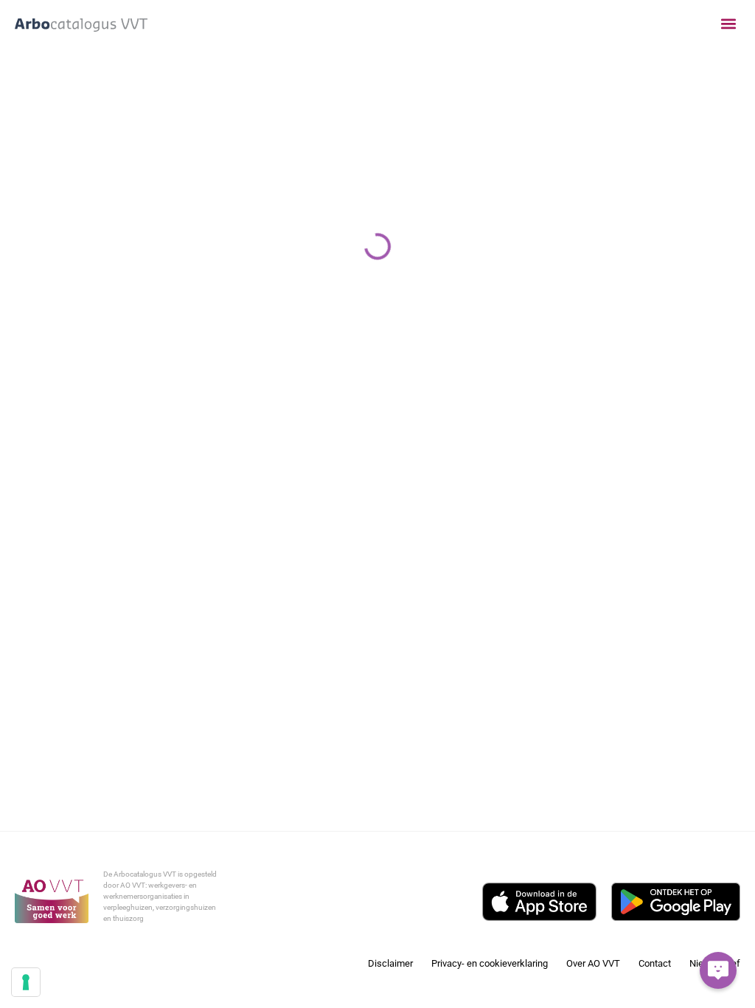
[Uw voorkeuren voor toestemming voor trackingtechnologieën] (26, 982)
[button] (728, 24)
